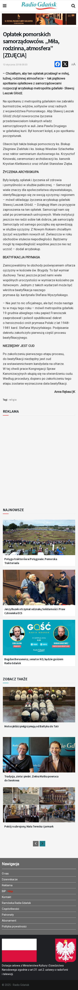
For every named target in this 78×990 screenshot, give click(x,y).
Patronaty (8, 914)
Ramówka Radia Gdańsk (16, 902)
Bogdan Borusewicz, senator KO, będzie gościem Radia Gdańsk (33, 661)
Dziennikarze (10, 879)
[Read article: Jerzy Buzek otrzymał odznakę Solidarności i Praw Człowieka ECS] (39, 590)
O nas (5, 873)
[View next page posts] (42, 843)
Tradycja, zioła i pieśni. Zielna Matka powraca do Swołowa (31, 778)
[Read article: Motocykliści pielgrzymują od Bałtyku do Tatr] (39, 707)
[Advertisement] (39, 460)
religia (13, 399)
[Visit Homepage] (39, 6)
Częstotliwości (10, 908)
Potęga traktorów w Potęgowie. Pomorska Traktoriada (30, 561)
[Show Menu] (4, 6)
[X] (65, 64)
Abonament (9, 920)
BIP (4, 891)
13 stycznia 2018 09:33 (15, 64)
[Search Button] (73, 6)
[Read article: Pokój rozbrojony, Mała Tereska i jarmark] (39, 807)
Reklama (7, 885)
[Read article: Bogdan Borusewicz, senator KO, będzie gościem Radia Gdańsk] (39, 640)
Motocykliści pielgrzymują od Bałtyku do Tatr (31, 726)
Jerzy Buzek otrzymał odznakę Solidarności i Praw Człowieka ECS (34, 611)
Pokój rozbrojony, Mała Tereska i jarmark (29, 826)
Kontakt (6, 897)
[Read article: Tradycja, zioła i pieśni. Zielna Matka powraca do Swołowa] (39, 757)
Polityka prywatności (14, 926)
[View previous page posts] (36, 843)
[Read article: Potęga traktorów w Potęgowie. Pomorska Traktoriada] (39, 540)
